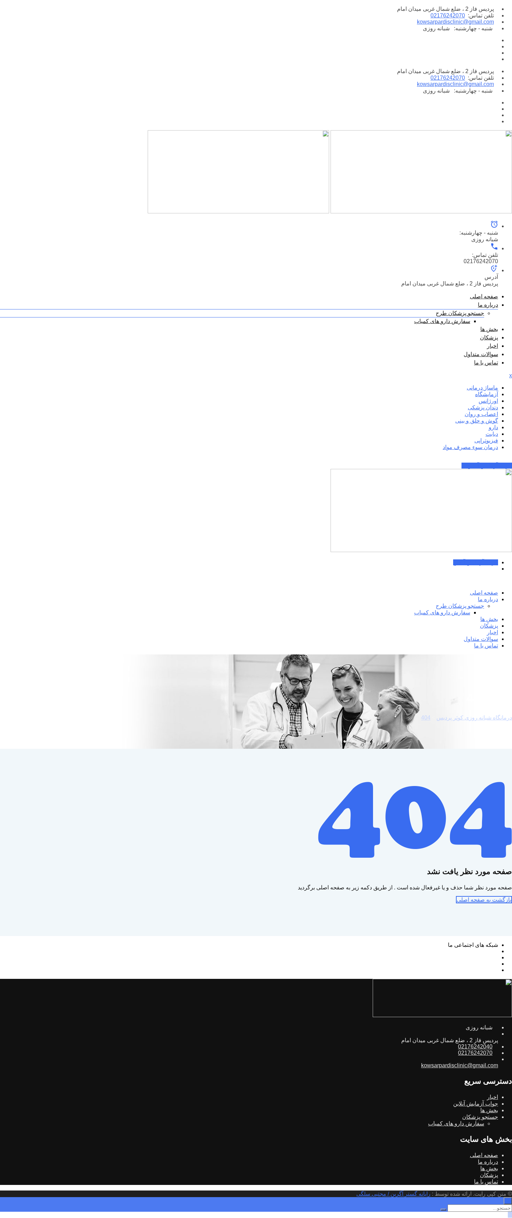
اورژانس (488, 401)
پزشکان (489, 337)
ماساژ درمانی (482, 388)
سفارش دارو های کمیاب (442, 321)
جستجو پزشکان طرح (460, 313)
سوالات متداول (481, 354)
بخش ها (489, 329)
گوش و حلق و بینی (476, 421)
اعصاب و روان (481, 414)
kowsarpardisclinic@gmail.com (455, 22)
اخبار (492, 346)
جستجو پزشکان (480, 1117)
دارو (493, 427)
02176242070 (447, 15)
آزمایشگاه (486, 394)
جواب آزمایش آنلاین (489, 466)
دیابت (492, 434)
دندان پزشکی (483, 407)
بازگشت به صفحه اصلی (484, 900)
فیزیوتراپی (486, 440)
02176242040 (475, 1047)
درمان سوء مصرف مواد (470, 447)
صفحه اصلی (484, 296)
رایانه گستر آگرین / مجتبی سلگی (393, 1194)
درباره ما (488, 305)
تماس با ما (486, 363)
